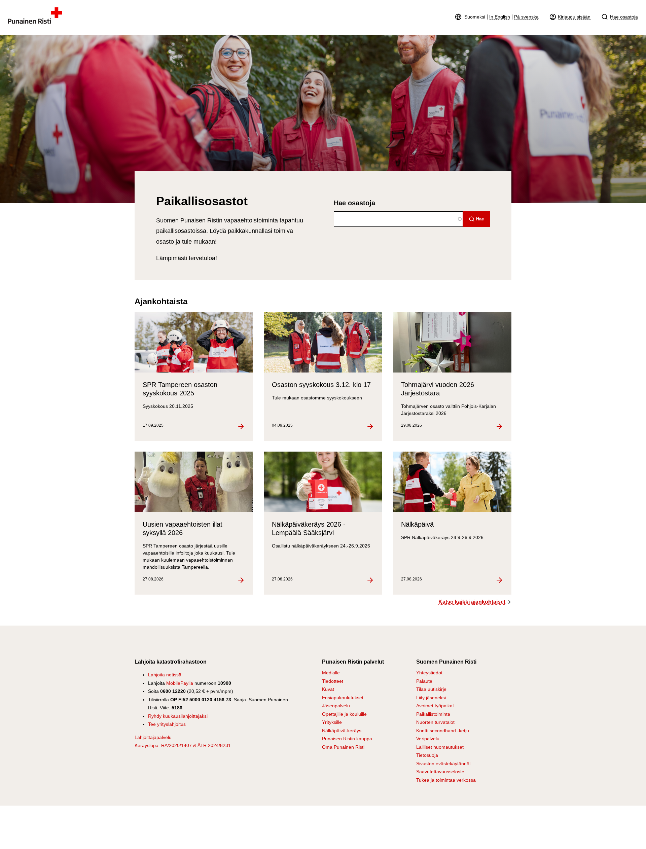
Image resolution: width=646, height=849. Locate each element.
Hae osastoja (624, 17)
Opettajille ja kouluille (344, 714)
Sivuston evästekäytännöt (443, 763)
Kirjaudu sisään (574, 17)
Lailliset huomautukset (440, 747)
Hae (480, 218)
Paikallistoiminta (433, 714)
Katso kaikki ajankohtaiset (471, 602)
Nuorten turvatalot (435, 722)
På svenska (526, 17)
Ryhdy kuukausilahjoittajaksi (178, 716)
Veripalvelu (427, 738)
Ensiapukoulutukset (342, 697)
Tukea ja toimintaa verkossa (446, 780)
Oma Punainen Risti (343, 747)
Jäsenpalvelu (336, 705)
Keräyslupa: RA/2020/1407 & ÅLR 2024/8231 (183, 745)
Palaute (424, 681)
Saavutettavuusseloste (440, 771)
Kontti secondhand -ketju (442, 730)
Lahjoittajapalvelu (153, 737)
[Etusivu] (35, 22)
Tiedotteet (332, 681)
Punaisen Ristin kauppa (347, 738)
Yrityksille (332, 722)
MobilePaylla (179, 683)
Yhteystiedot (429, 672)
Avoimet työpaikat (435, 705)
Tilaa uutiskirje (431, 689)
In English (499, 17)
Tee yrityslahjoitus (167, 724)
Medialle (331, 672)
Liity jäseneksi (431, 697)
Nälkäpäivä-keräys (341, 730)
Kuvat (328, 689)
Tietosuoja (427, 755)
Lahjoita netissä (164, 674)
